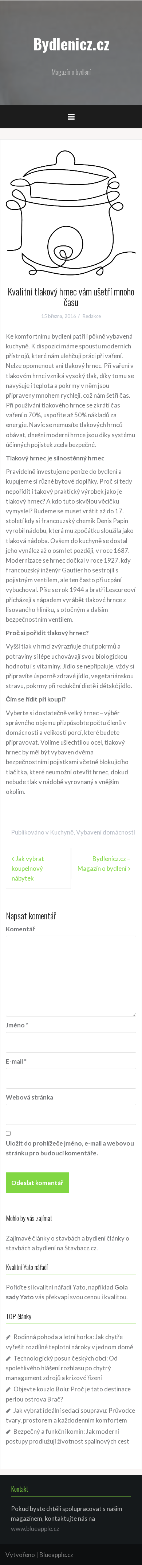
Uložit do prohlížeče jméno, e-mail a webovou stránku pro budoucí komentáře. (70, 1148)
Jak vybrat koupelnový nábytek (28, 868)
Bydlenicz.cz (71, 43)
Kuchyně (62, 832)
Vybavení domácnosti (105, 832)
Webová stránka (29, 1097)
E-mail (16, 1061)
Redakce (92, 316)
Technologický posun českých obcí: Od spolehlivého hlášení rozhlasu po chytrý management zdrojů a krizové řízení (62, 1368)
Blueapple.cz (56, 1554)
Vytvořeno (20, 1554)
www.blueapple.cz (35, 1528)
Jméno (17, 1025)
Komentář (20, 929)
